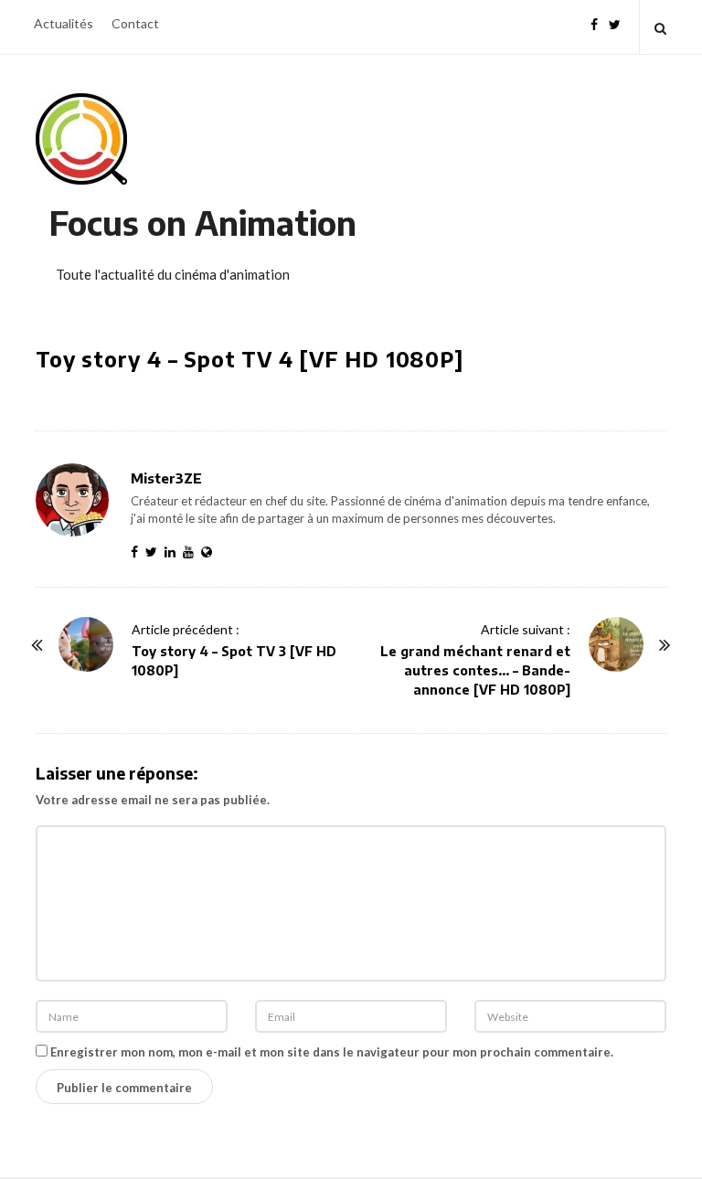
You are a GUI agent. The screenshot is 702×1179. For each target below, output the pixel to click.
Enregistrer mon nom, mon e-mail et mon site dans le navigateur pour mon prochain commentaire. (331, 1052)
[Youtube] (192, 551)
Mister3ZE (166, 478)
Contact (135, 23)
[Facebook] (594, 22)
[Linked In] (174, 551)
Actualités (63, 23)
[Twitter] (615, 22)
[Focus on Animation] (81, 139)
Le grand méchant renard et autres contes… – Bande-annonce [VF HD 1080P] (475, 670)
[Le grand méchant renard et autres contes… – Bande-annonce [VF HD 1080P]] (616, 644)
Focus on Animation (202, 222)
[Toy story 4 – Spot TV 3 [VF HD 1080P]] (85, 644)
